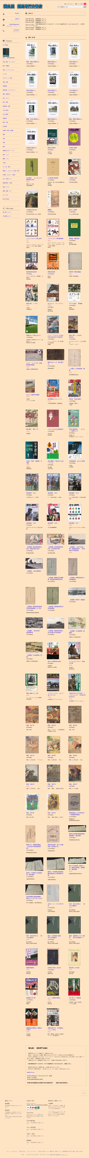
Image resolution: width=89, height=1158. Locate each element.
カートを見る (81, 4)
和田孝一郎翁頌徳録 (75, 272)
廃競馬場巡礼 (30, 968)
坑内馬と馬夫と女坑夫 (54, 968)
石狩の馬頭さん (30, 90)
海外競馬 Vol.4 (74, 493)
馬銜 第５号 (30, 725)
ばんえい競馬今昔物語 (32, 395)
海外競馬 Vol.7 (74, 523)
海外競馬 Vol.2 (31, 493)
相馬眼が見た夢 (30, 998)
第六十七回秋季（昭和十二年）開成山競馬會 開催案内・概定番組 (77, 867)
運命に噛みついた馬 (32, 693)
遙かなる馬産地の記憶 (54, 661)
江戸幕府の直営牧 (53, 178)
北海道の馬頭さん (31, 148)
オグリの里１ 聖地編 (75, 303)
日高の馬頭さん (73, 62)
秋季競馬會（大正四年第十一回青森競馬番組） (77, 813)
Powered (48, 1154)
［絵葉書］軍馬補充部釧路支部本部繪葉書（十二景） (34, 607)
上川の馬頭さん (73, 90)
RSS (77, 1151)
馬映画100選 (51, 272)
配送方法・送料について (55, 1151)
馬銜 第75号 (52, 813)
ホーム (8, 1151)
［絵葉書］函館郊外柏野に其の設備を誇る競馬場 (55, 631)
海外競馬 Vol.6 (52, 523)
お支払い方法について (43, 1151)
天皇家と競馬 (73, 148)
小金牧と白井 (73, 178)
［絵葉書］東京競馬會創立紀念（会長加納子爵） (55, 547)
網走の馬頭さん (52, 119)
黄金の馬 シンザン (32, 303)
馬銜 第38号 (52, 755)
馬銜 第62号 (73, 784)
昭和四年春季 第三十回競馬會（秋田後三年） (55, 845)
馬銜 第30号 (52, 725)
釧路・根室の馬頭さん (75, 119)
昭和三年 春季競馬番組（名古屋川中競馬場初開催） (33, 846)
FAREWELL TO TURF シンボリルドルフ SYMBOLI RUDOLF (77, 695)
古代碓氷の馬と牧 (31, 210)
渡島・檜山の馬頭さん (32, 62)
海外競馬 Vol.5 (31, 523)
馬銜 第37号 (30, 755)
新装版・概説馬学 (74, 238)
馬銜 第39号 (73, 755)
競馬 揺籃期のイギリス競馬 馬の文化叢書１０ (77, 936)
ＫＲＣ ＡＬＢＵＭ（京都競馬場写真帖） (34, 364)
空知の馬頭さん (52, 90)
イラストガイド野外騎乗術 (55, 238)
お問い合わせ (22, 1151)
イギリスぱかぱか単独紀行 (55, 429)
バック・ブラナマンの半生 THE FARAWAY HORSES (56, 336)
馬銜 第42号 (30, 784)
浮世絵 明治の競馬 (75, 399)
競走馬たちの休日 (74, 968)
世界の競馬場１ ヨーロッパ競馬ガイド (77, 430)
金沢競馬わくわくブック (55, 399)
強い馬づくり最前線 (75, 998)
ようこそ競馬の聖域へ (54, 998)
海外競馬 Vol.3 (52, 493)
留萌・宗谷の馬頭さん (32, 119)
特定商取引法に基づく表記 (68, 1151)
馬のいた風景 (73, 210)
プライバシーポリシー (32, 1151)
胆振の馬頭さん (52, 62)
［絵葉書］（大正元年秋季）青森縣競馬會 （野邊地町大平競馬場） (77, 548)
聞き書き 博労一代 (32, 429)
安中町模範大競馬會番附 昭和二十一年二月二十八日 (34, 897)
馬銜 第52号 (52, 784)
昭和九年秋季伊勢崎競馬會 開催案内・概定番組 (77, 834)
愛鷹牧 (50, 210)
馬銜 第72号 (30, 813)
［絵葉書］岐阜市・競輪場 (77, 600)
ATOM (80, 1151)
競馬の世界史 (52, 148)
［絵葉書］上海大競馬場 (33, 571)
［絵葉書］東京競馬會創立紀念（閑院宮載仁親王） (34, 547)
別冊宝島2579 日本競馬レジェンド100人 (56, 1029)
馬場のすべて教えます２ (33, 335)
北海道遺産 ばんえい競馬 (77, 461)
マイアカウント (70, 4)
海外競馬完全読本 (31, 272)
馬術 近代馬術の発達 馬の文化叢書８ (55, 936)
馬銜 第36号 (73, 725)
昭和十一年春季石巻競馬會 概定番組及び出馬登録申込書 (56, 873)
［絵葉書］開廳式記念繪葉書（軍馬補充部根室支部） (55, 578)
